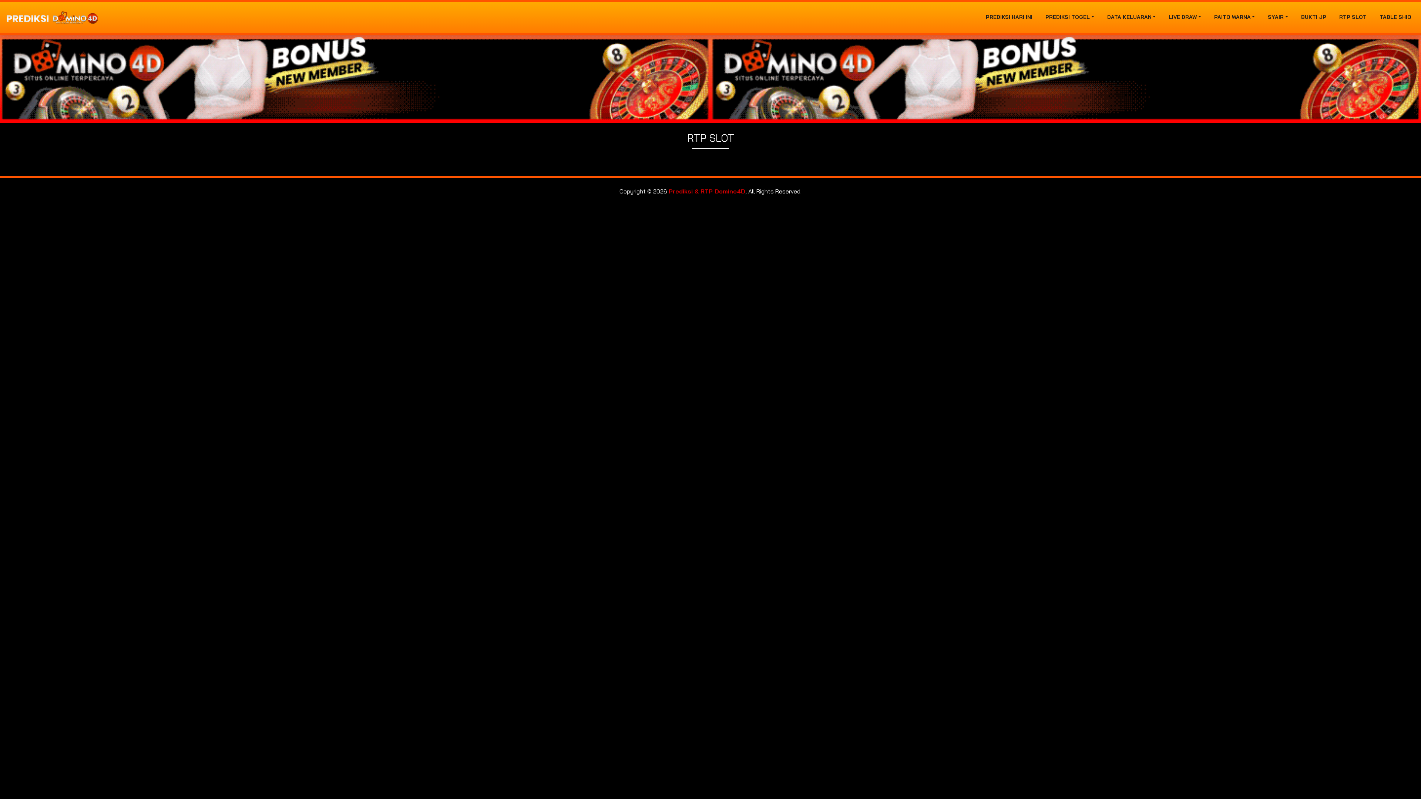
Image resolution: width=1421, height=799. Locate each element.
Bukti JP (1313, 17)
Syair (1276, 17)
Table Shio (1395, 17)
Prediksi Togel (1067, 17)
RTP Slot (1353, 17)
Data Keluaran (1129, 17)
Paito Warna (1232, 17)
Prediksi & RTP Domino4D (707, 191)
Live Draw (1183, 17)
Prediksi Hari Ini (1009, 17)
